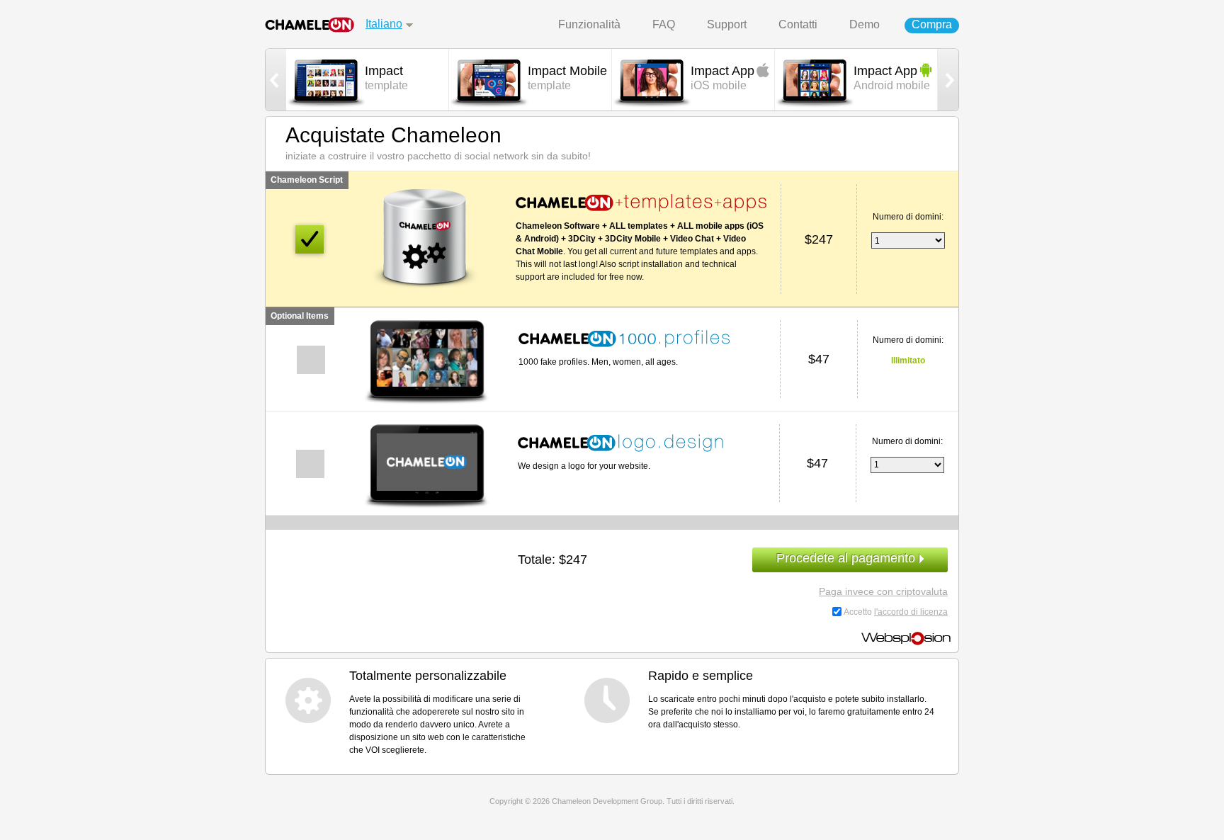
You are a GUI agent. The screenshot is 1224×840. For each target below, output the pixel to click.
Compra (932, 24)
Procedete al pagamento (845, 558)
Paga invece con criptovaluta (883, 591)
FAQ (663, 24)
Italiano (384, 24)
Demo (864, 24)
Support (727, 24)
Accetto (896, 612)
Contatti (797, 24)
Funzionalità (589, 24)
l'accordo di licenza (911, 612)
